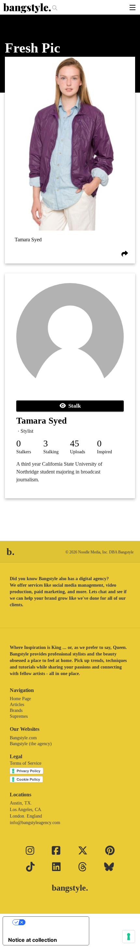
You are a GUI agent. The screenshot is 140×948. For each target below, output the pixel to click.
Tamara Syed (28, 239)
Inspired (104, 451)
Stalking (51, 451)
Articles (17, 704)
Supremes (19, 716)
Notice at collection (32, 940)
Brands (16, 710)
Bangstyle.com (23, 737)
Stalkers (23, 451)
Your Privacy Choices (52, 922)
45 (74, 443)
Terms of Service (25, 763)
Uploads (77, 451)
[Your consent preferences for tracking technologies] (128, 936)
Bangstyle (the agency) (31, 743)
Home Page (20, 698)
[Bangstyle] (27, 8)
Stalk (73, 406)
